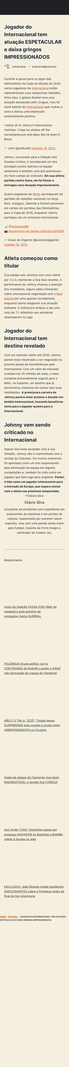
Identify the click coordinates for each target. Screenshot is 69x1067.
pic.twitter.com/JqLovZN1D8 (45, 231)
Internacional (40, 88)
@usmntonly (17, 231)
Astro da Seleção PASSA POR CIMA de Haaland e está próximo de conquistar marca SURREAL (30, 611)
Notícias (13, 916)
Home (3, 916)
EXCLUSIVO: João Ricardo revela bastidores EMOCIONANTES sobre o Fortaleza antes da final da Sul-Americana (34, 891)
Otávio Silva (34, 502)
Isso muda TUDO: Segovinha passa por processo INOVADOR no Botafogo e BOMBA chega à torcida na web (33, 834)
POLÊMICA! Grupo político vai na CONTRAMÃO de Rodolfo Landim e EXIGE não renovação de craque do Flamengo (32, 668)
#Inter (37, 194)
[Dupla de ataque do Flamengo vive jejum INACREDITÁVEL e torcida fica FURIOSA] (34, 754)
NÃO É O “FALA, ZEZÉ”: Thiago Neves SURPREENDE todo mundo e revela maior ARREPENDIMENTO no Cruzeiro (32, 725)
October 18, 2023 (43, 148)
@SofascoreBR (18, 226)
